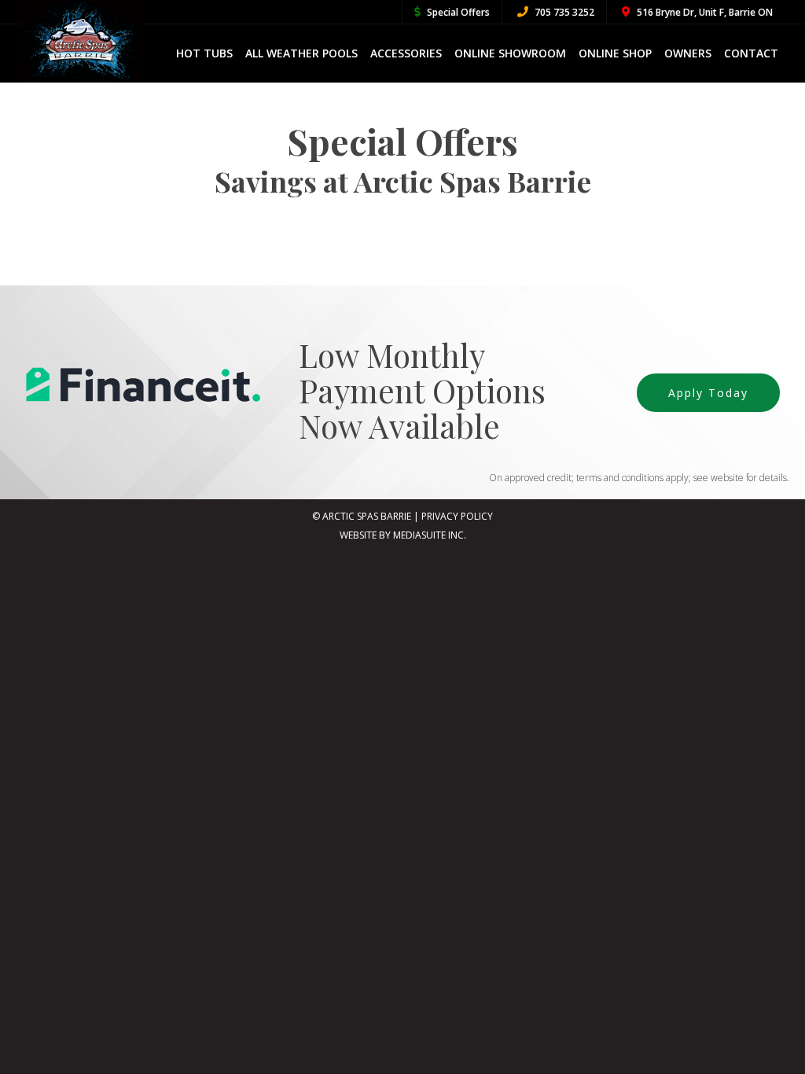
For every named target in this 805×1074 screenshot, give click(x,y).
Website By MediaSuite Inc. (403, 535)
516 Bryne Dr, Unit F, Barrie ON (703, 12)
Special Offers (457, 12)
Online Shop (615, 53)
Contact (751, 53)
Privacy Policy (457, 516)
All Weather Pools (301, 53)
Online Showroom (510, 53)
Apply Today (708, 392)
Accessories (406, 53)
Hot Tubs (204, 53)
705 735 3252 (563, 12)
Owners (687, 53)
